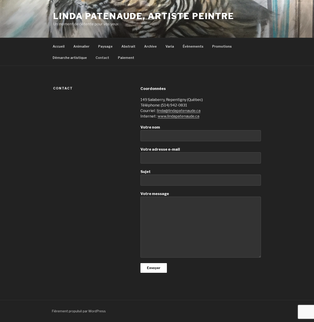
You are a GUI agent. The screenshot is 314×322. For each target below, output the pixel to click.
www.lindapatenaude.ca (178, 116)
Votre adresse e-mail (160, 149)
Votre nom (150, 127)
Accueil (59, 46)
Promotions (222, 46)
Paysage (105, 46)
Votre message (154, 194)
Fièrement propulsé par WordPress (79, 311)
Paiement (126, 58)
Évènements (193, 46)
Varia (170, 46)
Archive (150, 46)
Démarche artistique (70, 58)
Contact (102, 58)
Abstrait (128, 46)
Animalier (81, 46)
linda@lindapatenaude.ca (178, 111)
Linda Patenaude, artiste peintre (143, 16)
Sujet (145, 172)
